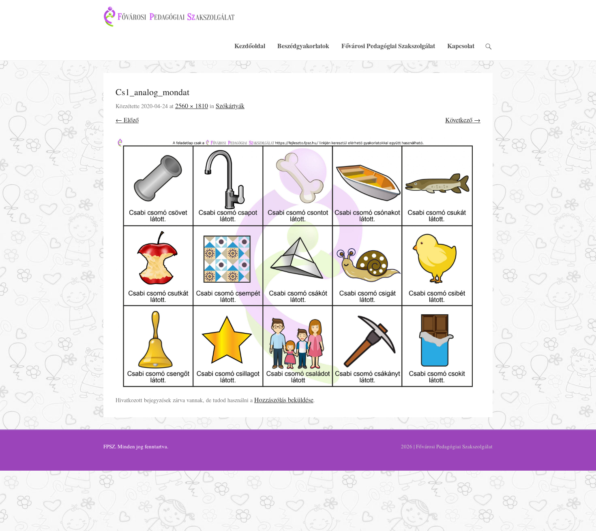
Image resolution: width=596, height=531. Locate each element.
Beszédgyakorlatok (303, 45)
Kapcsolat (460, 45)
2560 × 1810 (191, 105)
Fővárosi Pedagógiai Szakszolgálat (388, 45)
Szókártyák (230, 105)
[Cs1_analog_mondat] (298, 266)
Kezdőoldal (249, 45)
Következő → (462, 119)
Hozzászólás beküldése (283, 399)
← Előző (127, 119)
